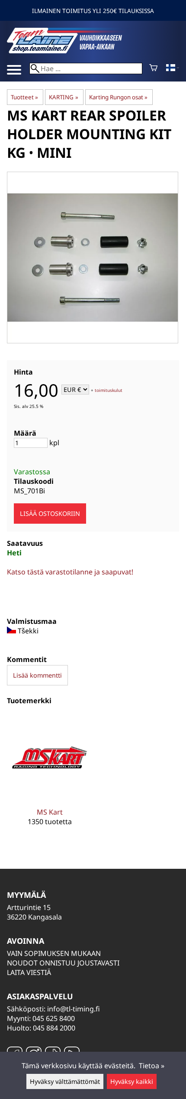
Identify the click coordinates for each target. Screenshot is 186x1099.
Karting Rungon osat (118, 97)
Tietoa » (151, 1065)
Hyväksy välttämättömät (65, 1081)
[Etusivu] (72, 50)
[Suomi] (172, 68)
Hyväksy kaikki (131, 1081)
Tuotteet (24, 97)
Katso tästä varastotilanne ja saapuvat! (70, 572)
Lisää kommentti (37, 675)
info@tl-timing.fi (73, 1009)
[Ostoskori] (153, 68)
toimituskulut (108, 390)
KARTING (63, 97)
